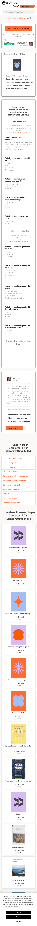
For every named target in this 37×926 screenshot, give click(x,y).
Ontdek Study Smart (27, 6)
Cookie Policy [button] (9, 904)
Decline (18, 917)
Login (16, 6)
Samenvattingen (19, 18)
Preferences (18, 921)
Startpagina (7, 18)
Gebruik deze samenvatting (18, 28)
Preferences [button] (17, 906)
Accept (18, 912)
